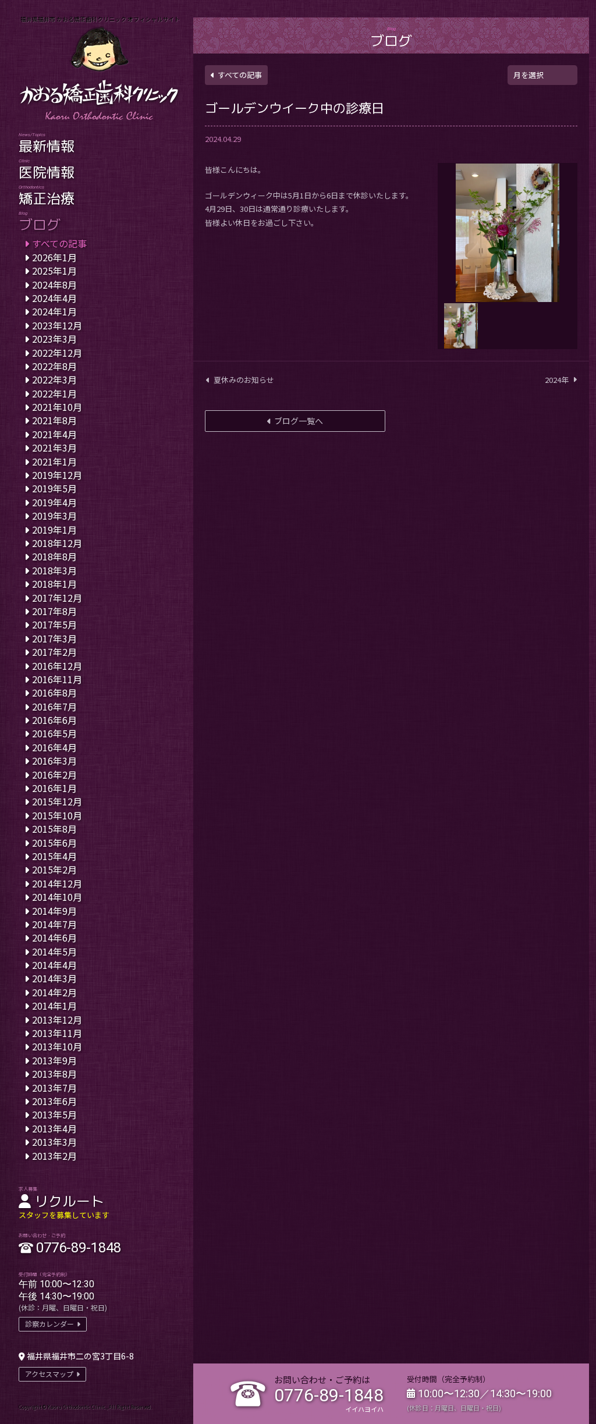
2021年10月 (57, 407)
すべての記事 (240, 74)
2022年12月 (57, 353)
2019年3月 (54, 516)
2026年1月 (54, 257)
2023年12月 (57, 325)
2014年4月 (54, 965)
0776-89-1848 (329, 1395)
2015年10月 (57, 815)
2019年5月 (54, 488)
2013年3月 (54, 1142)
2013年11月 (57, 1033)
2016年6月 (54, 720)
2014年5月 (54, 951)
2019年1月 (54, 530)
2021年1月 (54, 461)
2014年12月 (57, 883)
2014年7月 (54, 924)
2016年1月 (54, 788)
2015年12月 (57, 801)
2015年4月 (54, 856)
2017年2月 (54, 652)
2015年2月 (54, 869)
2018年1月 (54, 584)
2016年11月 (57, 679)
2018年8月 (54, 556)
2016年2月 (54, 775)
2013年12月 (57, 1020)
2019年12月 (57, 475)
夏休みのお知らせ (244, 379)
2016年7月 (54, 706)
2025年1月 (54, 271)
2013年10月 (57, 1046)
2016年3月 (54, 761)
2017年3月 (54, 638)
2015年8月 (54, 829)
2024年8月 (54, 285)
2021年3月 (54, 447)
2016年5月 (54, 733)
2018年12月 (57, 543)
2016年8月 (54, 692)
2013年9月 (54, 1060)
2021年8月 (54, 420)
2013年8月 (54, 1074)
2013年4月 (54, 1128)
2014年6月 (54, 937)
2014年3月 (54, 978)
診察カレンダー (49, 1324)
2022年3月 (54, 379)
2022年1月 (54, 393)
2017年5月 (54, 624)
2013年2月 (54, 1156)
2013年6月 (54, 1101)
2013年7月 (54, 1088)
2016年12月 (57, 666)
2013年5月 (54, 1114)
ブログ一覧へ (298, 421)
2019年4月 (54, 502)
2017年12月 (57, 598)
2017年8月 (54, 611)
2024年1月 (54, 311)
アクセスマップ (49, 1374)
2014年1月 (54, 1006)
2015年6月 (54, 843)
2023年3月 (54, 339)
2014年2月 (54, 992)
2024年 (557, 379)
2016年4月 (54, 747)
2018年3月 (54, 570)
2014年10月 (57, 897)
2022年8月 (54, 366)
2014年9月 (54, 911)
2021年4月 (54, 434)
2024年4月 (54, 298)
